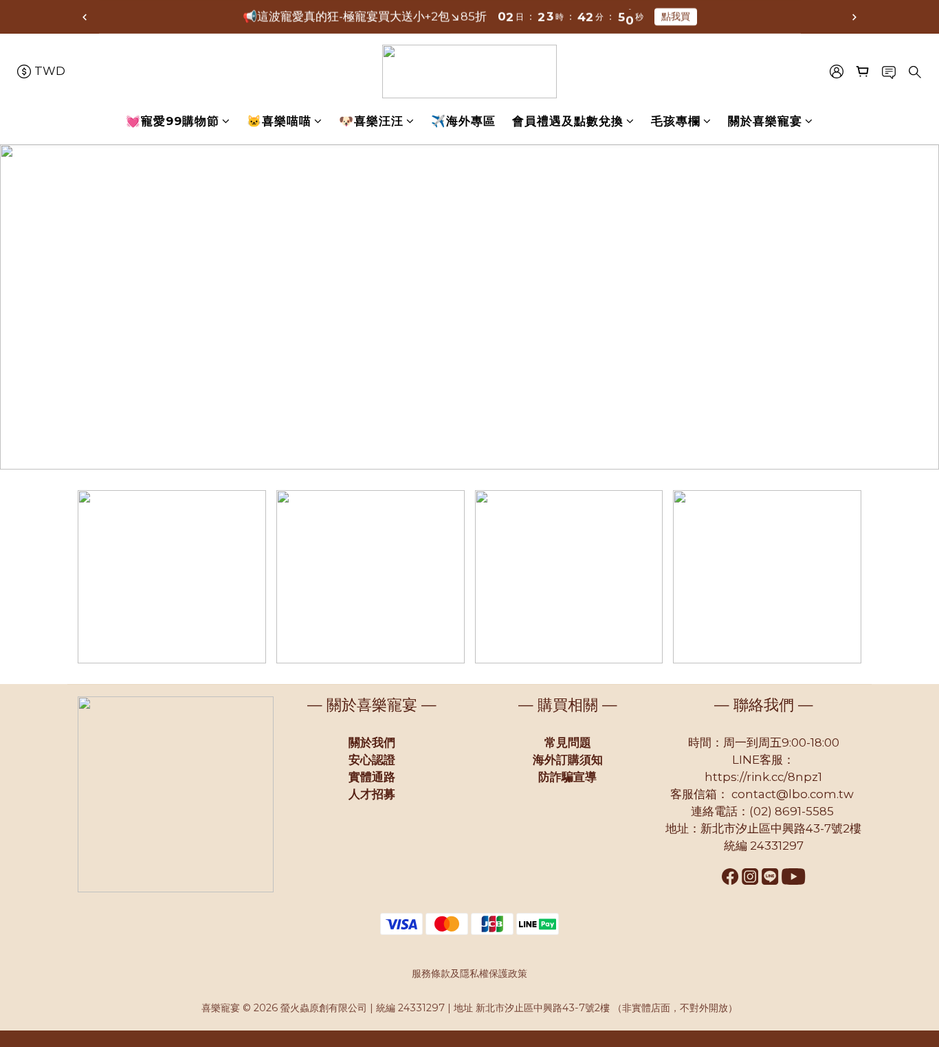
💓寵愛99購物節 (172, 121)
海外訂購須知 (568, 760)
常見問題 (567, 742)
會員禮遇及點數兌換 (567, 121)
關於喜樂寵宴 (765, 121)
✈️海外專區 (463, 121)
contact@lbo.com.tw (792, 794)
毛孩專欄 (675, 121)
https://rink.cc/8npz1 (763, 777)
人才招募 (372, 794)
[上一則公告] (84, 17)
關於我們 (372, 742)
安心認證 (372, 760)
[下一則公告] (854, 17)
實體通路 (372, 777)
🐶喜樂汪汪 (371, 121)
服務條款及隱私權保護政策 (469, 973)
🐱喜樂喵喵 (279, 121)
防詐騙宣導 (567, 777)
